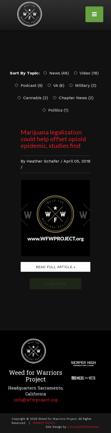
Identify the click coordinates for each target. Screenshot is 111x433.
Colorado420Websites (83, 427)
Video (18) (88, 73)
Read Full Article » (55, 267)
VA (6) (58, 85)
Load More (55, 283)
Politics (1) (57, 110)
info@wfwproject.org (36, 399)
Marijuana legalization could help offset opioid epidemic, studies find (53, 138)
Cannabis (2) (35, 97)
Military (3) (85, 85)
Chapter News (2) (75, 97)
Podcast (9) (31, 85)
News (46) (58, 73)
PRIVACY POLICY (44, 423)
